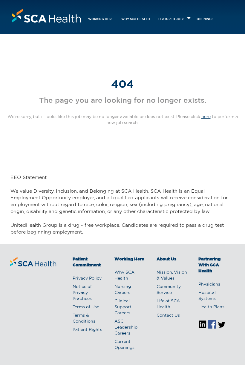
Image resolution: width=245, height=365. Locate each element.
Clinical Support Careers (122, 307)
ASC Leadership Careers (125, 327)
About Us (166, 259)
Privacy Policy (87, 278)
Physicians (209, 284)
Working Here (101, 19)
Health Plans (211, 307)
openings (205, 19)
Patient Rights (87, 330)
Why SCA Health (135, 19)
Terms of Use (86, 307)
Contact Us (168, 315)
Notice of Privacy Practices (82, 293)
